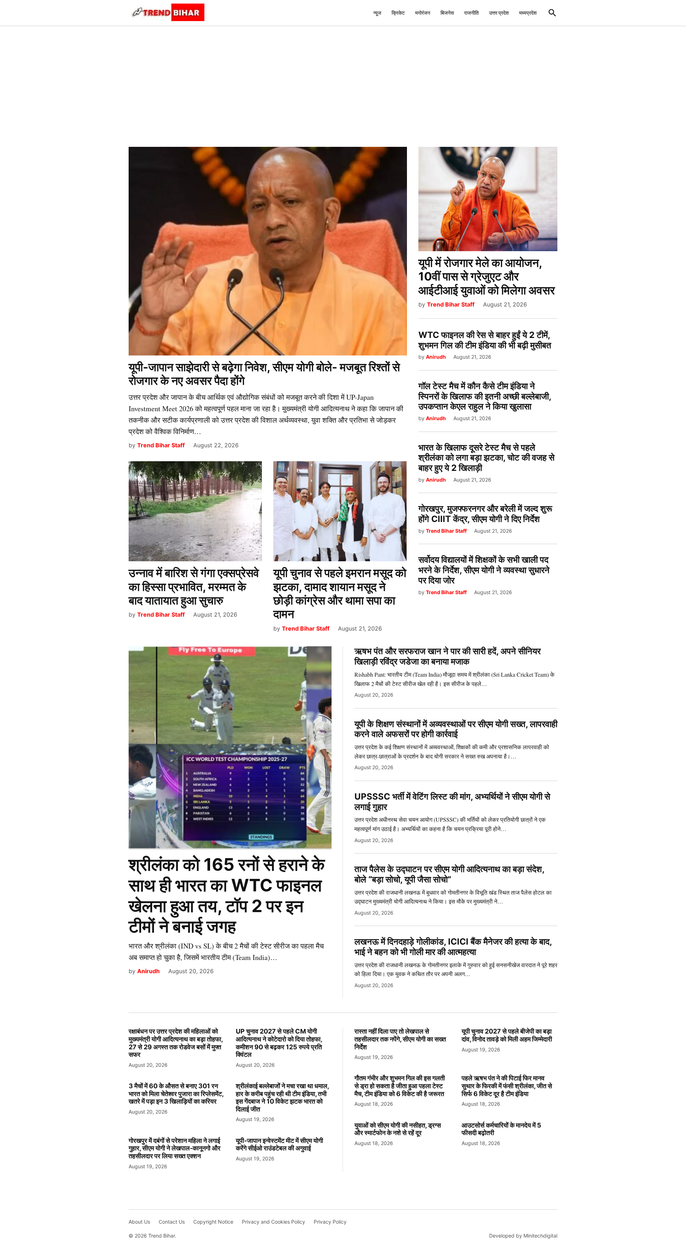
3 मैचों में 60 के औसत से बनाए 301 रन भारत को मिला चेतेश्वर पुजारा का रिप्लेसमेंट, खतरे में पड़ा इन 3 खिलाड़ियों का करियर (176, 1093)
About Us (139, 1222)
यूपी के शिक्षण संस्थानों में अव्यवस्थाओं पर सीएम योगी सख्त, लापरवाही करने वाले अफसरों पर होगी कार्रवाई (455, 729)
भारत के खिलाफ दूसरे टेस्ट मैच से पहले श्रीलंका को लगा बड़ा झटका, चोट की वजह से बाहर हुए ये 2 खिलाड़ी (486, 457)
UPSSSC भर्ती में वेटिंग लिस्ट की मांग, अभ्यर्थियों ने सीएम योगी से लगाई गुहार (452, 801)
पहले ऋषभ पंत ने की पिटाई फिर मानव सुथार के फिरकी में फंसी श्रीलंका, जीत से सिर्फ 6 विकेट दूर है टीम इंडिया (507, 1085)
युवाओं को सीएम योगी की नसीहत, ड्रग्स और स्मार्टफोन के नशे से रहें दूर (397, 1129)
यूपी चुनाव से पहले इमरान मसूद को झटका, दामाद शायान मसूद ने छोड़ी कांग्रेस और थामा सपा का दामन (339, 593)
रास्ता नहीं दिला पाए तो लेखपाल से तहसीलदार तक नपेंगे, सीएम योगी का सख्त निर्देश (400, 1038)
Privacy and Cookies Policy (273, 1222)
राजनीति (471, 13)
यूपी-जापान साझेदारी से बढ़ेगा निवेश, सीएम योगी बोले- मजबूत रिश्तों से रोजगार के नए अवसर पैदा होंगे (264, 374)
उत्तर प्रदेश (499, 13)
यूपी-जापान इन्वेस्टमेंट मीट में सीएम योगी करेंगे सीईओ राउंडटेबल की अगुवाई (279, 1144)
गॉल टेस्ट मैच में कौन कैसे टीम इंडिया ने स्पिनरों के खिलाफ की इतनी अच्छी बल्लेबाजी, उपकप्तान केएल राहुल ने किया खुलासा (484, 396)
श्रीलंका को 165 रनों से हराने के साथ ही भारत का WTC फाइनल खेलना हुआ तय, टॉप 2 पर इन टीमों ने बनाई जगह (227, 895)
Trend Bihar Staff (161, 445)
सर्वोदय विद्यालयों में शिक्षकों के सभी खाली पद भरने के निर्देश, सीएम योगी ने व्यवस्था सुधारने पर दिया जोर (484, 570)
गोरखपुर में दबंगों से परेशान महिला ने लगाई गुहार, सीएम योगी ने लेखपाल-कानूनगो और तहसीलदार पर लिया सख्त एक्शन (174, 1148)
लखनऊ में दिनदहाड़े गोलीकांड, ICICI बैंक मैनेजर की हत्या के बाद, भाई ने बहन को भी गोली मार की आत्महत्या (453, 946)
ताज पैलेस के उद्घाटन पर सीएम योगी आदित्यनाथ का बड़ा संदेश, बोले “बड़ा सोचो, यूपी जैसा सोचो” (449, 874)
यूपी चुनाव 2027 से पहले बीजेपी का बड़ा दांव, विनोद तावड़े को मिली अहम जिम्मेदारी (507, 1035)
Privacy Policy (330, 1222)
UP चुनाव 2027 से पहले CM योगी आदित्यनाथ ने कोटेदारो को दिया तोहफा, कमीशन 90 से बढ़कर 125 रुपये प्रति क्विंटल (279, 1042)
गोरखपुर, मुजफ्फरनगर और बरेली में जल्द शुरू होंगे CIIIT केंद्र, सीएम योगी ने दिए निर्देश (485, 513)
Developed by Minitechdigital (523, 1236)
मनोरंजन (422, 13)
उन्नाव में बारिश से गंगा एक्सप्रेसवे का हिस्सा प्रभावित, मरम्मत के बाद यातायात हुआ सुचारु (194, 586)
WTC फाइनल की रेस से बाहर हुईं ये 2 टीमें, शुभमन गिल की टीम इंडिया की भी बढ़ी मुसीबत (484, 340)
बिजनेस (447, 13)
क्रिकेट (398, 13)
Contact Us (172, 1222)
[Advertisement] (343, 83)
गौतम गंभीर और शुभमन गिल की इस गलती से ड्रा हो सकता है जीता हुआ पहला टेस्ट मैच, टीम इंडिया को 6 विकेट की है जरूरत (399, 1085)
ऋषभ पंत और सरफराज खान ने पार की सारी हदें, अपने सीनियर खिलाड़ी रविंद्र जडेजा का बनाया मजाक (447, 656)
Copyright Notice (213, 1222)
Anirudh (436, 357)
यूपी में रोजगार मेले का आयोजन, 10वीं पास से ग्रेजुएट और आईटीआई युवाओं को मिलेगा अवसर (486, 276)
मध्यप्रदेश (528, 13)
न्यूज (377, 13)
